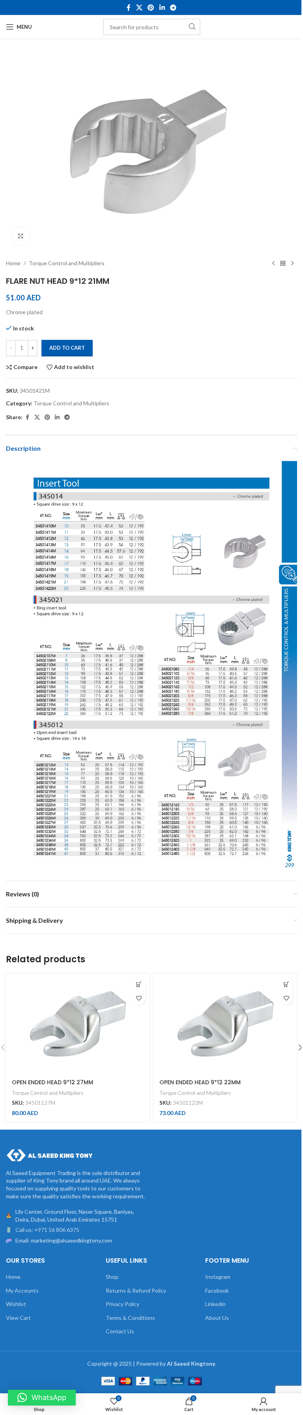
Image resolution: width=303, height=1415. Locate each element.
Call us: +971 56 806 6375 (47, 1229)
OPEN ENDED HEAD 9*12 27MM (52, 1082)
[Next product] (292, 263)
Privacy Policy (122, 1304)
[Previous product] (273, 263)
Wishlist (16, 1304)
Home (13, 263)
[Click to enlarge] (21, 236)
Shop (112, 1276)
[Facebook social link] (128, 7)
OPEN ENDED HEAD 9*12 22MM (200, 1082)
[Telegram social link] (173, 7)
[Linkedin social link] (162, 7)
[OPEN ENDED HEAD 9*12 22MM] (225, 1023)
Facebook (217, 1290)
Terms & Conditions (130, 1317)
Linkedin (215, 1304)
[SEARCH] (192, 27)
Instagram (217, 1276)
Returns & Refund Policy (136, 1290)
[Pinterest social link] (151, 7)
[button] (139, 984)
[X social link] (139, 7)
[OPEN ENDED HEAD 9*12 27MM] (78, 1023)
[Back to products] (283, 263)
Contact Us (120, 1331)
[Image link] (49, 1154)
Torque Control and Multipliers (67, 263)
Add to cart (67, 348)
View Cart (18, 1317)
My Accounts (22, 1290)
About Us (217, 1317)
